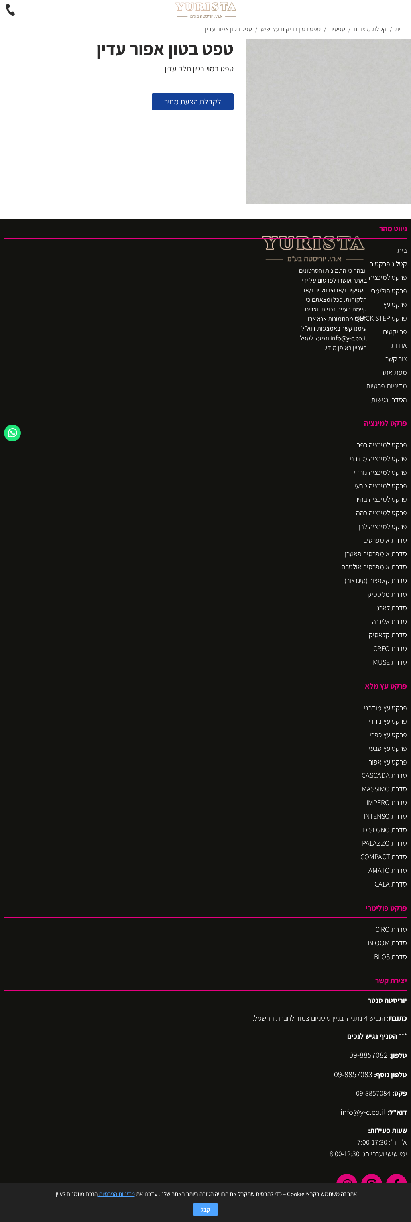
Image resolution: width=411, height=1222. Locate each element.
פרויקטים (395, 331)
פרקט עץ (395, 304)
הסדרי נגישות (389, 399)
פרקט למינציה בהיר (381, 499)
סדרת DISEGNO (385, 829)
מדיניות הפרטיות (116, 1193)
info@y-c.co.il (363, 1111)
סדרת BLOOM (387, 943)
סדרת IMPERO (386, 802)
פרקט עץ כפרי (388, 734)
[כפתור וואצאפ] (12, 433)
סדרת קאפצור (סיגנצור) (375, 580)
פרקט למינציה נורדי (380, 472)
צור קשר (396, 358)
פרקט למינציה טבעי (380, 485)
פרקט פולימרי (388, 290)
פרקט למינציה (388, 277)
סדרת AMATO (387, 870)
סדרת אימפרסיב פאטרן (376, 553)
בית (402, 250)
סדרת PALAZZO (384, 843)
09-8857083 (353, 1074)
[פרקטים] (205, 10)
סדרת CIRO (391, 929)
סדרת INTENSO (385, 816)
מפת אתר (394, 372)
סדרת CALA (390, 884)
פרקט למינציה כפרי (381, 444)
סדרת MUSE (390, 662)
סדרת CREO (390, 648)
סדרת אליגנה (389, 621)
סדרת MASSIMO (384, 788)
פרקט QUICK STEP (381, 318)
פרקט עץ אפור (388, 762)
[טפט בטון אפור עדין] (328, 121)
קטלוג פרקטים (388, 263)
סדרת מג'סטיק (387, 594)
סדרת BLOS (390, 956)
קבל (205, 1209)
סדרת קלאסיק (388, 634)
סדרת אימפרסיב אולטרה (374, 566)
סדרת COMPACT (383, 856)
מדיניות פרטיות (386, 385)
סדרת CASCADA (384, 775)
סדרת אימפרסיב (385, 540)
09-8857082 (368, 1054)
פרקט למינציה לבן (383, 526)
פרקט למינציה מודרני (378, 458)
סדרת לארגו (391, 607)
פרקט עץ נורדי (387, 721)
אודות (399, 345)
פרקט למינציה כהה (381, 512)
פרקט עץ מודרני (385, 707)
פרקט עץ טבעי (388, 748)
